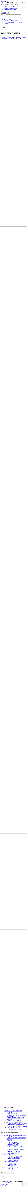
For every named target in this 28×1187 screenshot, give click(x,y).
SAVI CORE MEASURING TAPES (13, 1127)
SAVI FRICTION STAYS (13, 1159)
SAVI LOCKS (10, 1112)
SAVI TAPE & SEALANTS (11, 1167)
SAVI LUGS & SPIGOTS (13, 1152)
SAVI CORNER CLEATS (13, 1157)
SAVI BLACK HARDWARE (14, 1120)
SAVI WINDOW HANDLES (14, 1156)
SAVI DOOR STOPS (12, 1145)
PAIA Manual (9, 1183)
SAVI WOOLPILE (11, 1166)
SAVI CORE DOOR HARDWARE (13, 1111)
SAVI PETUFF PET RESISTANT (15, 1125)
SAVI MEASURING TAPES (14, 1129)
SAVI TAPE (10, 1168)
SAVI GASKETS (11, 1163)
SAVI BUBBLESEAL (12, 1164)
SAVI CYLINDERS (12, 1113)
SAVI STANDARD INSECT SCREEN (17, 1123)
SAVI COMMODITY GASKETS (12, 1161)
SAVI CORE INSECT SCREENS (12, 1122)
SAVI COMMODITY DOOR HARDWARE (15, 1135)
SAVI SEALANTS (11, 1170)
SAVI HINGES (11, 1140)
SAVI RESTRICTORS (12, 1160)
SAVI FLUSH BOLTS (12, 1142)
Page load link (4, 1184)
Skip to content (4, 1)
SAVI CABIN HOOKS (13, 1143)
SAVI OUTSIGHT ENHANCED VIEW (17, 1126)
